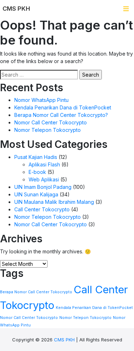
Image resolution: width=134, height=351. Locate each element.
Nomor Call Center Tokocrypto (50, 122)
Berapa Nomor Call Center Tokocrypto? (61, 115)
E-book (37, 172)
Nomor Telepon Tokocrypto (47, 130)
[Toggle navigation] (125, 9)
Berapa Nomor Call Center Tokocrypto (36, 292)
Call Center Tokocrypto (42, 209)
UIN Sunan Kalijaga (36, 194)
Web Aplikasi (44, 179)
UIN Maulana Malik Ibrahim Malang (54, 202)
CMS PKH (64, 339)
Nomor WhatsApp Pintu (41, 100)
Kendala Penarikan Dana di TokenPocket (62, 107)
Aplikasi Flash (44, 164)
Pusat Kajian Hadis (35, 157)
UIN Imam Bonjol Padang (42, 187)
